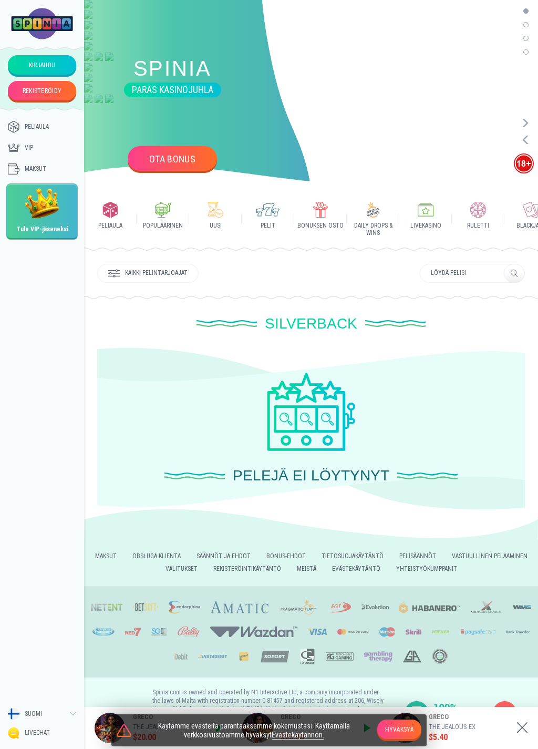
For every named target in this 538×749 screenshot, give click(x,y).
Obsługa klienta (156, 556)
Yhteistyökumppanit (426, 568)
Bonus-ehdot (286, 556)
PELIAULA (37, 126)
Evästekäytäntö (356, 568)
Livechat (37, 732)
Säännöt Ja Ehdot (223, 556)
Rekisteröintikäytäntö (247, 568)
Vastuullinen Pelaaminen (489, 556)
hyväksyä (399, 729)
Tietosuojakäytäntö (353, 556)
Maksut (35, 168)
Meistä (306, 568)
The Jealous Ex (452, 727)
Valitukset (181, 568)
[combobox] (42, 713)
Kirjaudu (42, 65)
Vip (29, 147)
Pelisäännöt (417, 556)
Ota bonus (172, 159)
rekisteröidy (42, 91)
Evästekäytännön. (298, 735)
